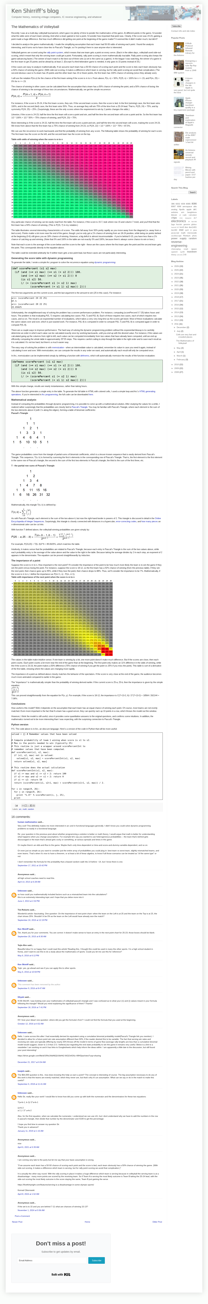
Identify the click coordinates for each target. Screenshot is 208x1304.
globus (194, 224)
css (181, 218)
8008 (183, 204)
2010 (176, 364)
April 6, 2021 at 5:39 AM (28, 1147)
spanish (174, 252)
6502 (178, 204)
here (91, 394)
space (194, 249)
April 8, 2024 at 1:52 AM (28, 1194)
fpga (173, 224)
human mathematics (27, 822)
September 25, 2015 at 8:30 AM (32, 936)
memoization (58, 347)
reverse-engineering (179, 243)
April (179, 352)
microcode (192, 233)
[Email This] (23, 805)
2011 (176, 324)
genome (187, 224)
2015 (176, 308)
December (182, 327)
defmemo (84, 355)
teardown (192, 251)
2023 (176, 278)
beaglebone (192, 212)
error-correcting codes (126, 521)
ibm (186, 227)
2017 (176, 301)
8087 (173, 206)
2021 (176, 285)
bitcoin (174, 215)
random (31, 809)
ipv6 (187, 230)
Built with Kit (61, 1274)
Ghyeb (21, 997)
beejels (21, 1071)
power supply (179, 238)
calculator (193, 215)
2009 (176, 368)
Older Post (157, 1222)
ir (191, 230)
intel (181, 230)
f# (189, 221)
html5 (182, 227)
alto (195, 206)
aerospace (187, 206)
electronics (178, 221)
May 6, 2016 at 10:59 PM (29, 972)
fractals (179, 224)
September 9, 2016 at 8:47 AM (31, 988)
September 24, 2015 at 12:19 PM (32, 920)
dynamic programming (104, 262)
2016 (176, 305)
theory (173, 255)
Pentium (186, 236)
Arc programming (50, 394)
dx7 (195, 218)
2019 (176, 293)
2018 (176, 297)
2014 (176, 312)
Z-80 (184, 255)
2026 (176, 266)
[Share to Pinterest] (33, 805)
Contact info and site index (183, 31)
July (179, 331)
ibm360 (174, 230)
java (195, 230)
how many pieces (149, 521)
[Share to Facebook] (31, 805)
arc (20, 809)
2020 (176, 289)
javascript (175, 233)
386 (173, 204)
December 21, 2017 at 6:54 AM (32, 1062)
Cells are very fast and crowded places (186, 335)
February (181, 359)
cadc (185, 215)
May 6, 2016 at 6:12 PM (28, 955)
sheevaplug (176, 249)
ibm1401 (193, 227)
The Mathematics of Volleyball (185, 342)
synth (182, 252)
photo (194, 236)
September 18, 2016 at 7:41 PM (32, 1007)
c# (180, 215)
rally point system (55, 52)
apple (188, 209)
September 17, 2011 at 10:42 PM (32, 865)
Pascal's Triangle (79, 407)
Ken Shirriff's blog (35, 10)
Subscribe (176, 26)
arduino (174, 212)
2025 (176, 270)
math (25, 809)
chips (174, 217)
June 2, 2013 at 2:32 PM (29, 901)
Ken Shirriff (23, 929)
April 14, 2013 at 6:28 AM (29, 882)
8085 (188, 204)
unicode (179, 255)
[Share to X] (28, 805)
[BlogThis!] (25, 805)
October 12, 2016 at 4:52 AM (31, 1024)
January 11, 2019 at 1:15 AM (30, 1131)
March (180, 356)
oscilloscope (176, 236)
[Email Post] (16, 805)
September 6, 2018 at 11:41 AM (32, 1084)
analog (174, 209)
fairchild (194, 221)
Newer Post (17, 1222)
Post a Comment (22, 1216)
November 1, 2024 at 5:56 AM (31, 1210)
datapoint (188, 218)
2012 (176, 320)
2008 (176, 372)
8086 (194, 203)
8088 (179, 207)
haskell (173, 227)
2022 (176, 281)
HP (178, 227)
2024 (176, 274)
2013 (176, 316)
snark (186, 249)
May (179, 348)
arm (182, 212)
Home (87, 1222)
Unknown (22, 891)
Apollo (182, 209)
